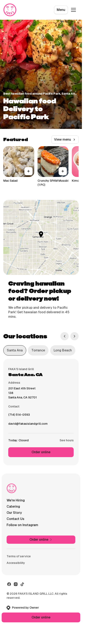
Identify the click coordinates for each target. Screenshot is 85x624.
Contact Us (15, 519)
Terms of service (19, 556)
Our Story (14, 512)
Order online (41, 452)
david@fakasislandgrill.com (28, 425)
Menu (61, 10)
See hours (67, 440)
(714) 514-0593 (19, 416)
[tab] (14, 350)
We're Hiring (16, 500)
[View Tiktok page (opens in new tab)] (22, 584)
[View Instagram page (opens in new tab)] (15, 584)
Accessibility (16, 563)
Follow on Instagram (22, 525)
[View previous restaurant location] (64, 336)
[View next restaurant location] (74, 336)
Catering (13, 506)
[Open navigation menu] (73, 10)
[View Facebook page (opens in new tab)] (9, 584)
